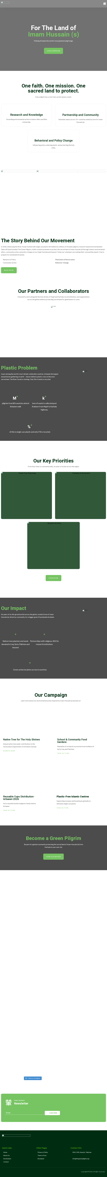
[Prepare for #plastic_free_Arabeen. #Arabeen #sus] (32, 894)
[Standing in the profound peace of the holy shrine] (58, 978)
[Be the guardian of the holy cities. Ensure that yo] (45, 902)
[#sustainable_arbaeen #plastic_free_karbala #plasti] (19, 892)
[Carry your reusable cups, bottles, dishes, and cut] (7, 895)
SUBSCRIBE (53, 1113)
